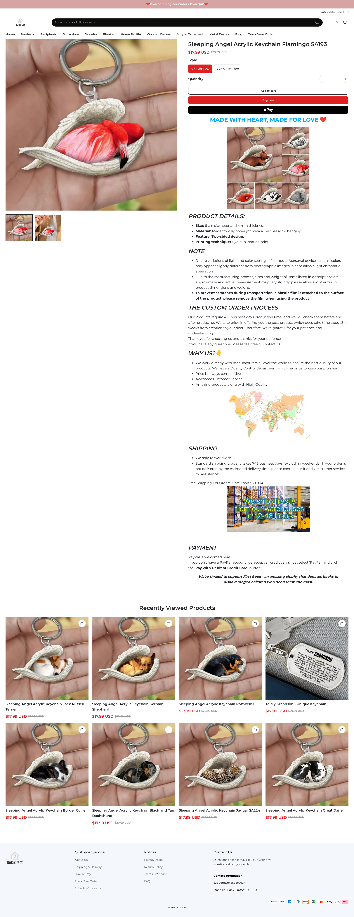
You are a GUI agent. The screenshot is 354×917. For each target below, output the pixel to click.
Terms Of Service (155, 874)
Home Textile (131, 34)
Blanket (109, 34)
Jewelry (91, 34)
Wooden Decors (159, 34)
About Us (81, 860)
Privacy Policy (153, 860)
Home (10, 34)
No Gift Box (200, 69)
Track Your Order (261, 34)
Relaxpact (181, 907)
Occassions (71, 34)
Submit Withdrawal (88, 888)
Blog (238, 34)
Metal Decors (219, 34)
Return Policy (153, 867)
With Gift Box (228, 69)
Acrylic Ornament (190, 34)
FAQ (147, 881)
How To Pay (83, 874)
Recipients (48, 34)
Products (27, 34)
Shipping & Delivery (88, 867)
